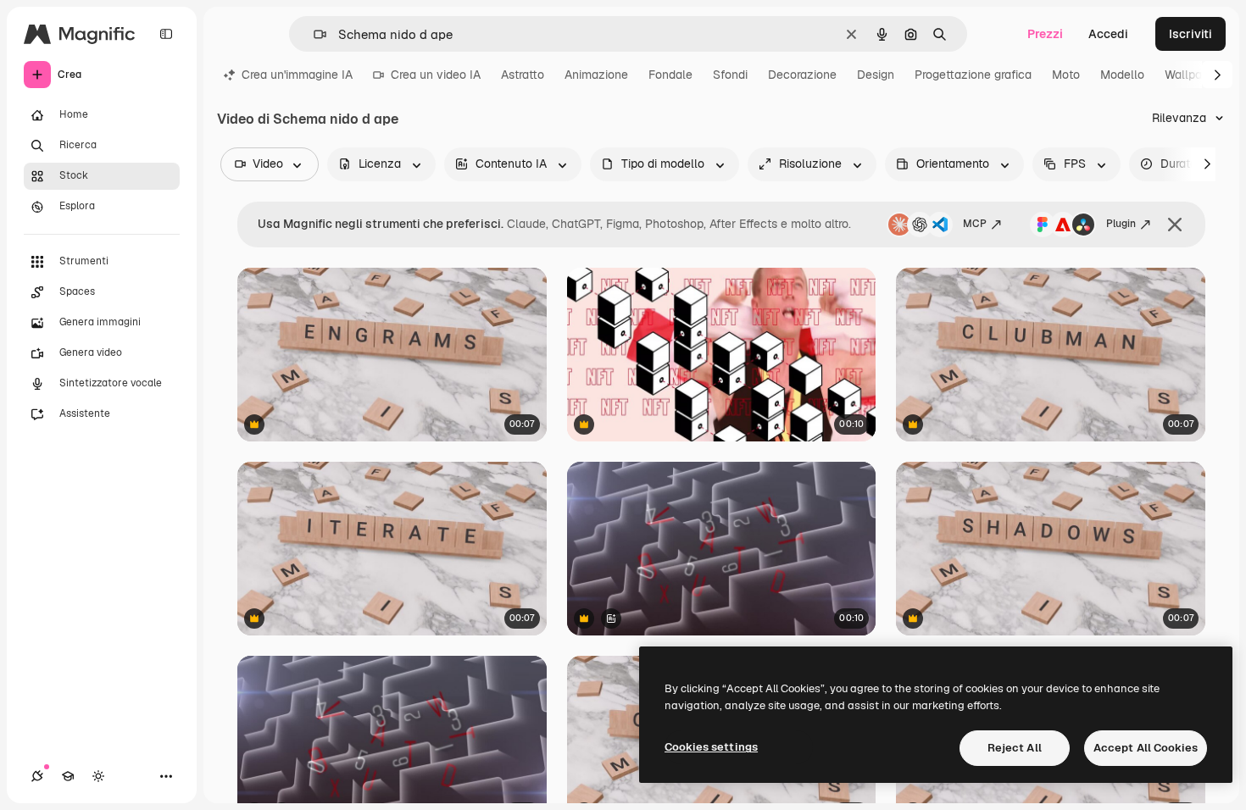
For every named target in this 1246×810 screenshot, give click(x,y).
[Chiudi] (1175, 224)
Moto (1066, 74)
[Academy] (67, 776)
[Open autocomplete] (313, 34)
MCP (975, 223)
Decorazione (802, 74)
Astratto (522, 74)
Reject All (1014, 748)
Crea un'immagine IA (297, 74)
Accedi (1108, 34)
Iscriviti (1190, 34)
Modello (1122, 74)
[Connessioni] (37, 776)
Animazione (596, 74)
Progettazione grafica (973, 74)
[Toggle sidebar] (166, 33)
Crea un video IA (436, 74)
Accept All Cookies (1145, 748)
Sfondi (730, 74)
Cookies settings (711, 747)
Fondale (670, 74)
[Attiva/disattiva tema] (98, 776)
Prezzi (1045, 34)
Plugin (1121, 223)
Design (875, 74)
